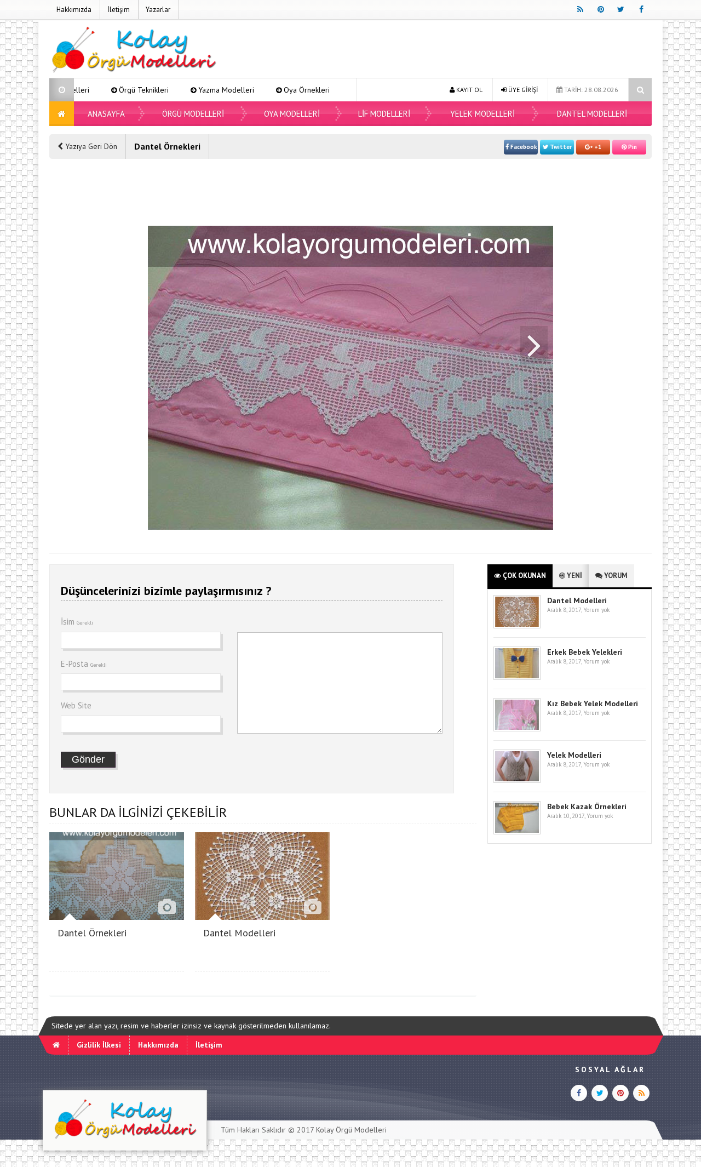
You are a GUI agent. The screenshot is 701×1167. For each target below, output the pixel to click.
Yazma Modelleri (178, 90)
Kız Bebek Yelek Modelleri (592, 703)
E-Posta (84, 664)
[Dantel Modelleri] (262, 917)
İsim (77, 621)
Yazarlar (158, 9)
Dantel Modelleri (592, 113)
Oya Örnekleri (258, 90)
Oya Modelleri (335, 90)
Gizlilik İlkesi (99, 1045)
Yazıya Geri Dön (90, 146)
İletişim (118, 9)
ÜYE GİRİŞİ (522, 89)
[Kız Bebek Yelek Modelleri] (517, 729)
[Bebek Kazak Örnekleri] (517, 832)
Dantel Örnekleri (92, 932)
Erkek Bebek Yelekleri (584, 652)
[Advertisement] (452, 50)
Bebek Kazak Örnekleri (587, 806)
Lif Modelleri (384, 113)
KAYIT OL (468, 89)
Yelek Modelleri (482, 113)
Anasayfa (106, 113)
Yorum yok (596, 610)
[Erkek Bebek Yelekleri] (517, 677)
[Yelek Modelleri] (517, 780)
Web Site (76, 705)
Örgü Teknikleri (95, 90)
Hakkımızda (73, 9)
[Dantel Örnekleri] (116, 917)
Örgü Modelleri (193, 113)
